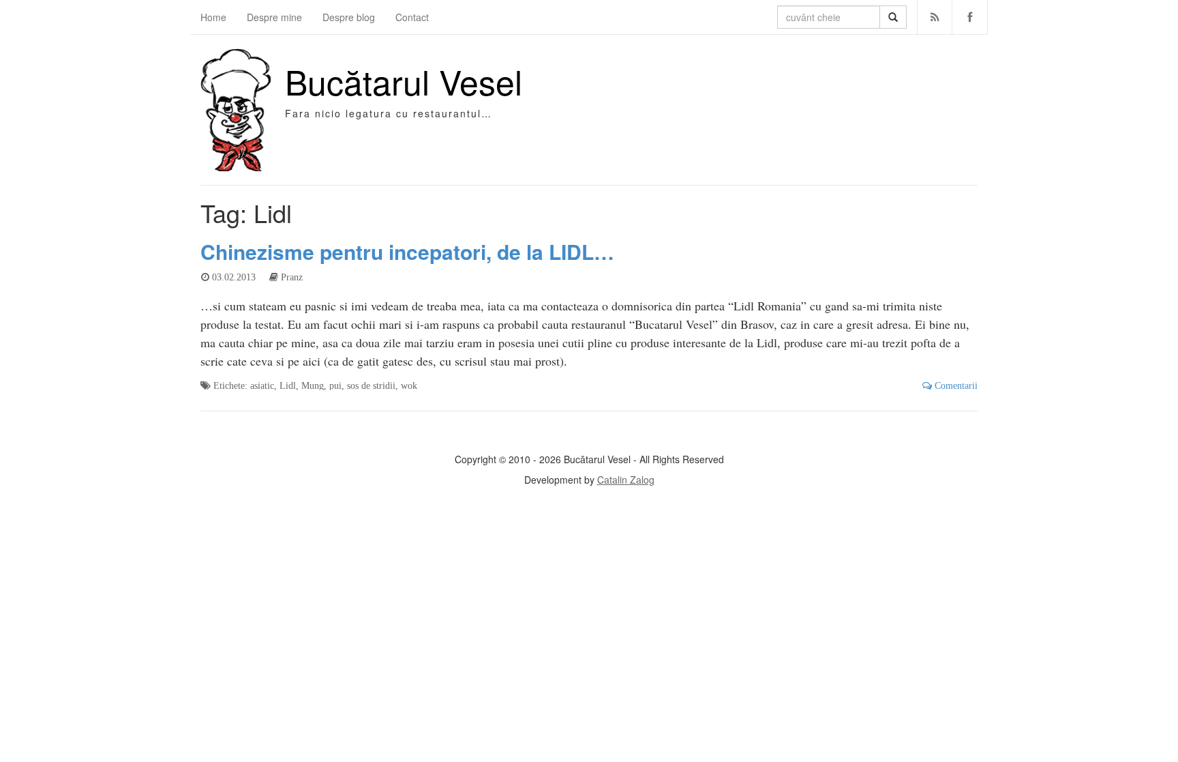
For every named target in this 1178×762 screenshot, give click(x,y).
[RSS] (935, 17)
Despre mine (274, 17)
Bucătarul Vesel (403, 81)
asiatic (262, 385)
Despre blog (348, 17)
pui (335, 385)
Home (213, 17)
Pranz (292, 277)
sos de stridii (371, 385)
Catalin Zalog (625, 479)
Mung (312, 385)
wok (409, 385)
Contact (412, 17)
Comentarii (955, 385)
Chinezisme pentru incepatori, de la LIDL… (407, 251)
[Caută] (893, 17)
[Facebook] (969, 17)
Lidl (288, 385)
